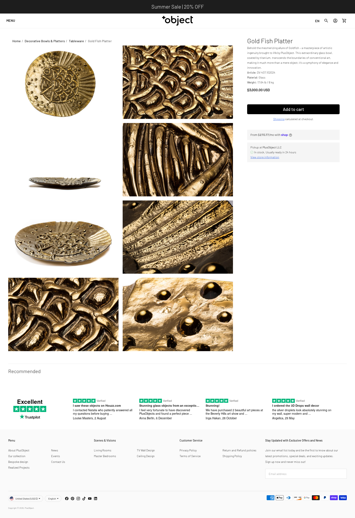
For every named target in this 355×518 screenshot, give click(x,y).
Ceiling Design (146, 456)
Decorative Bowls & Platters (45, 41)
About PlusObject (18, 450)
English (52, 498)
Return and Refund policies (239, 450)
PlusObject (29, 508)
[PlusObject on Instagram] (78, 498)
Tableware (76, 41)
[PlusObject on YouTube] (90, 498)
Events (55, 456)
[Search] (326, 20)
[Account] (335, 20)
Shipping (279, 119)
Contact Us (58, 461)
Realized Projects (19, 467)
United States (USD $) (26, 498)
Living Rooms (102, 450)
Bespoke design (18, 461)
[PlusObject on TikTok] (84, 498)
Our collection (16, 456)
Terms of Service (190, 456)
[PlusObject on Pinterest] (72, 498)
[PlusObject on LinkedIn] (95, 498)
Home (16, 41)
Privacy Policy (188, 450)
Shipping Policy (232, 456)
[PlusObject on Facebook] (67, 498)
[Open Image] (63, 82)
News (54, 450)
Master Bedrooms (105, 456)
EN (317, 21)
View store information (264, 157)
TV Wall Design (146, 450)
